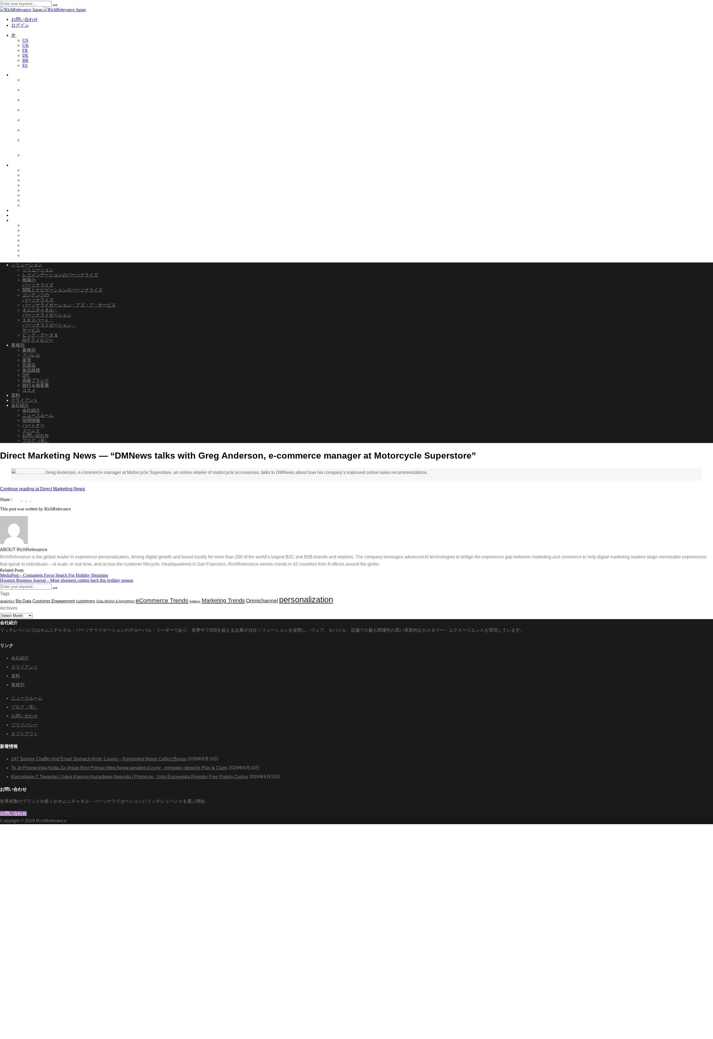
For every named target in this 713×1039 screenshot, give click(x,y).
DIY (26, 190)
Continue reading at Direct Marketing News (42, 488)
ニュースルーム (37, 230)
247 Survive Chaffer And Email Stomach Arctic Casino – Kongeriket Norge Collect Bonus (98, 758)
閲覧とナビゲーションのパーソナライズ (62, 290)
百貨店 (29, 180)
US (25, 40)
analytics (7, 601)
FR (25, 50)
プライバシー (24, 724)
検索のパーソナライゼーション (46, 92)
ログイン (20, 25)
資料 (15, 210)
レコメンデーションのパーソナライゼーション (46, 82)
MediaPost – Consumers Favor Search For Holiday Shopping (54, 575)
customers (85, 601)
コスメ (29, 205)
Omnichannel (262, 601)
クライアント (24, 215)
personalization (306, 599)
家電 (26, 185)
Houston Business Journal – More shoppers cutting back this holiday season (66, 580)
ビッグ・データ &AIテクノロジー (40, 157)
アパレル (31, 170)
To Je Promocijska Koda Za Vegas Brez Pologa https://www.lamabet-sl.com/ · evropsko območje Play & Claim (119, 767)
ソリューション (26, 74)
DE (25, 55)
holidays (195, 601)
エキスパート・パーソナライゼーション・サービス (49, 145)
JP (13, 35)
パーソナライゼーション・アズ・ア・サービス (49, 122)
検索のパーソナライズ (37, 282)
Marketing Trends (223, 600)
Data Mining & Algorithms (115, 601)
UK (25, 45)
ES (25, 65)
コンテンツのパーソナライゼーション (46, 102)
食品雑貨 (31, 175)
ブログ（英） (35, 255)
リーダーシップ (37, 225)
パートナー (33, 240)
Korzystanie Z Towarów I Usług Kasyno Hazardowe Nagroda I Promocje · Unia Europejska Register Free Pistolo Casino (129, 776)
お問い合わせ (24, 19)
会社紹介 (20, 220)
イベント (31, 245)
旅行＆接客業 (35, 200)
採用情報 (31, 235)
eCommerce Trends (162, 600)
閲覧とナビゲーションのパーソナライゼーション (46, 112)
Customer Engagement (53, 601)
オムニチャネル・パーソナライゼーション (46, 132)
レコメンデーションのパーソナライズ (60, 274)
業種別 (18, 165)
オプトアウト (24, 733)
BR (25, 60)
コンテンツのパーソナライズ (37, 297)
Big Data (23, 601)
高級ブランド (35, 195)
